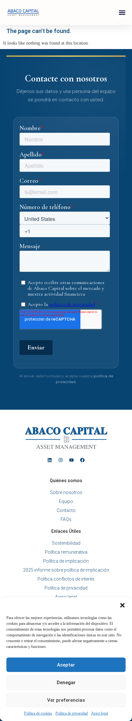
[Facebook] (82, 460)
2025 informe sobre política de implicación (66, 570)
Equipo (66, 501)
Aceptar (66, 665)
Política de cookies (38, 713)
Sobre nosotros (66, 492)
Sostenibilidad (66, 543)
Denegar (66, 682)
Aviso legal (99, 713)
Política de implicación (66, 561)
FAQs (66, 519)
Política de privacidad (71, 713)
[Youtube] (71, 460)
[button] (122, 605)
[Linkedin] (49, 460)
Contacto (66, 510)
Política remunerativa (66, 552)
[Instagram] (60, 460)
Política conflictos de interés (66, 579)
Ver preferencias (66, 700)
